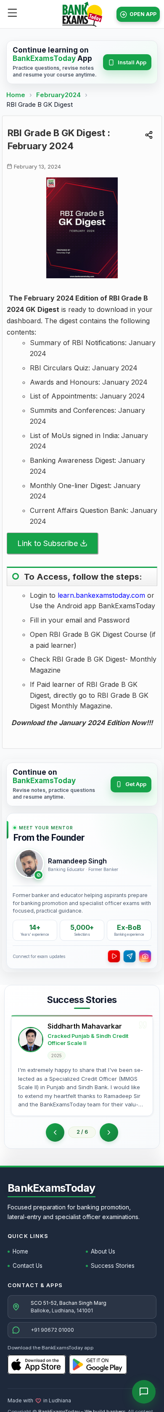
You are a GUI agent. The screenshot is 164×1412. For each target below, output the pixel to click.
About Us (103, 1251)
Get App (135, 784)
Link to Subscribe (47, 543)
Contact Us (27, 1265)
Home (15, 95)
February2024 (59, 95)
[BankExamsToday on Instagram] (145, 956)
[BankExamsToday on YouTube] (114, 956)
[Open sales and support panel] (144, 1392)
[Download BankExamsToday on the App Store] (37, 1364)
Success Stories (113, 1265)
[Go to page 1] (55, 1132)
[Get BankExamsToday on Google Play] (98, 1364)
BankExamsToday (51, 1188)
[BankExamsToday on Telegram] (129, 956)
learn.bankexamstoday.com (101, 595)
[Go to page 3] (109, 1132)
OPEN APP (143, 14)
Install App (132, 62)
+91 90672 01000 (52, 1330)
